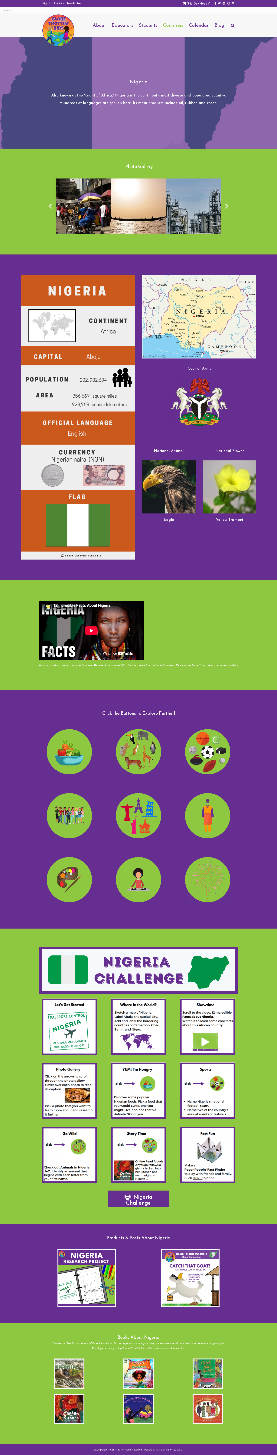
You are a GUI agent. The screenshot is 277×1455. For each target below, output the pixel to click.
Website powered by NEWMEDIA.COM (164, 1449)
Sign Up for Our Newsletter (61, 3)
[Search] (231, 27)
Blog (219, 25)
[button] (50, 206)
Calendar (199, 25)
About (99, 25)
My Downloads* (199, 3)
